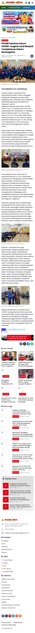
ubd (4, 566)
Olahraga (4, 547)
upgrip (6, 332)
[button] (26, 3)
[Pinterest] (9, 615)
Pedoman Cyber (6, 593)
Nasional (4, 552)
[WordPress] (13, 615)
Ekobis (3, 544)
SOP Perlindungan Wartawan (10, 605)
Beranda (4, 582)
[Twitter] (24, 343)
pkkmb (11, 329)
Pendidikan (5, 40)
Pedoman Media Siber (8, 596)
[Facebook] (21, 343)
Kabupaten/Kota (6, 549)
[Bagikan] (32, 56)
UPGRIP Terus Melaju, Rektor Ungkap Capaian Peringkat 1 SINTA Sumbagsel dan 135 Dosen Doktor (25, 382)
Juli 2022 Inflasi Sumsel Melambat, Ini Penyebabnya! (19, 499)
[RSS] (20, 615)
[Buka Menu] (29, 3)
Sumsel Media (21, 329)
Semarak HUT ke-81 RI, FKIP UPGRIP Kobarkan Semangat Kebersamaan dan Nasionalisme (25, 400)
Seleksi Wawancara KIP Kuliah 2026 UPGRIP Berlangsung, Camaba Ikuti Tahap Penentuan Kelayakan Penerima (25, 364)
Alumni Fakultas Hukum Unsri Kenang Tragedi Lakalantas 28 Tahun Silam (20, 506)
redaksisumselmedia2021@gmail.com (17, 533)
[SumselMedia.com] (12, 3)
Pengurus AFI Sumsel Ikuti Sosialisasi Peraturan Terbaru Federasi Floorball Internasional (21, 485)
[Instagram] (16, 615)
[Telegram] (28, 343)
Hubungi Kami (5, 585)
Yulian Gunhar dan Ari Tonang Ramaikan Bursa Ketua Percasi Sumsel (20, 492)
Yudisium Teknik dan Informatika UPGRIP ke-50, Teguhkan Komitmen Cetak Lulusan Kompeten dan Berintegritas (8, 364)
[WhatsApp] (32, 343)
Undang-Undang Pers (8, 608)
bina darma (7, 569)
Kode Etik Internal (7, 591)
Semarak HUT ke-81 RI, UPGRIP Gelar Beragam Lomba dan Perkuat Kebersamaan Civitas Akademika (9, 400)
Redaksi (3, 602)
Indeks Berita (5, 588)
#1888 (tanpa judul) (8, 579)
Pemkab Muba (8, 571)
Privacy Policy (5, 599)
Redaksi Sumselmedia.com (8, 55)
